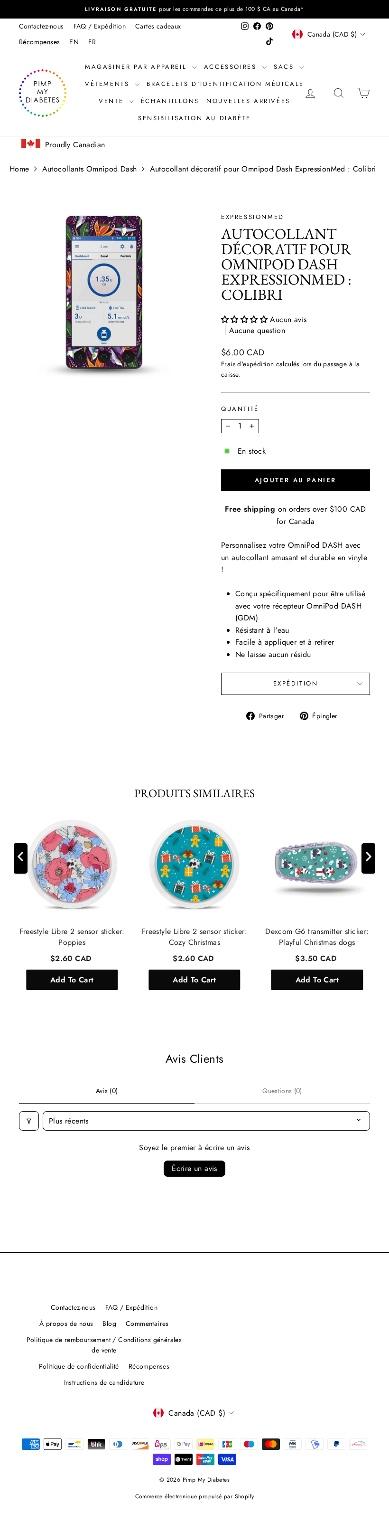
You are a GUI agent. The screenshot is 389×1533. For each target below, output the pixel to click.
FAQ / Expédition (100, 26)
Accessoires (231, 66)
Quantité (240, 408)
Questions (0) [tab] (282, 1090)
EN (74, 42)
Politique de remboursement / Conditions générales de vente (104, 1345)
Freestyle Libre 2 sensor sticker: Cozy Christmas (194, 936)
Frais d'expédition (247, 364)
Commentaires (147, 1323)
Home (19, 168)
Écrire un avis (194, 1168)
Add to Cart (71, 979)
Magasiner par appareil (137, 66)
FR (92, 42)
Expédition (295, 683)
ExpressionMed (252, 216)
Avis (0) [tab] (107, 1090)
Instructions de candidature (104, 1382)
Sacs (285, 66)
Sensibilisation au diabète (194, 118)
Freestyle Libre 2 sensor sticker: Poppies (72, 936)
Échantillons (170, 100)
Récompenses (39, 42)
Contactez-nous (41, 26)
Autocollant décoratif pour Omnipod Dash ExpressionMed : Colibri (263, 168)
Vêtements (108, 83)
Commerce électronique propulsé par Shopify (194, 1496)
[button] (245, 319)
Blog (109, 1323)
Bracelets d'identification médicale (225, 83)
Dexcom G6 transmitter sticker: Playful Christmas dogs (317, 936)
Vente (113, 100)
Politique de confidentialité (79, 1366)
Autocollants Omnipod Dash (89, 168)
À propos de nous (66, 1323)
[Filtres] (29, 1121)
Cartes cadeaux (158, 26)
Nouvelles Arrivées (248, 100)
